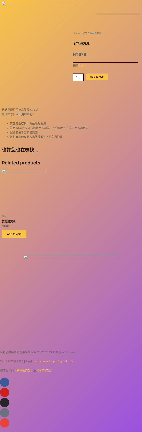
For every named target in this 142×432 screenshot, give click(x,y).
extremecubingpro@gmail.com (54, 361)
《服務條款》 (44, 370)
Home (76, 33)
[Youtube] (4, 392)
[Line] (4, 412)
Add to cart (97, 76)
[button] (118, 14)
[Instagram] (4, 402)
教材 (84, 33)
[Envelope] (4, 423)
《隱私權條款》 (23, 370)
